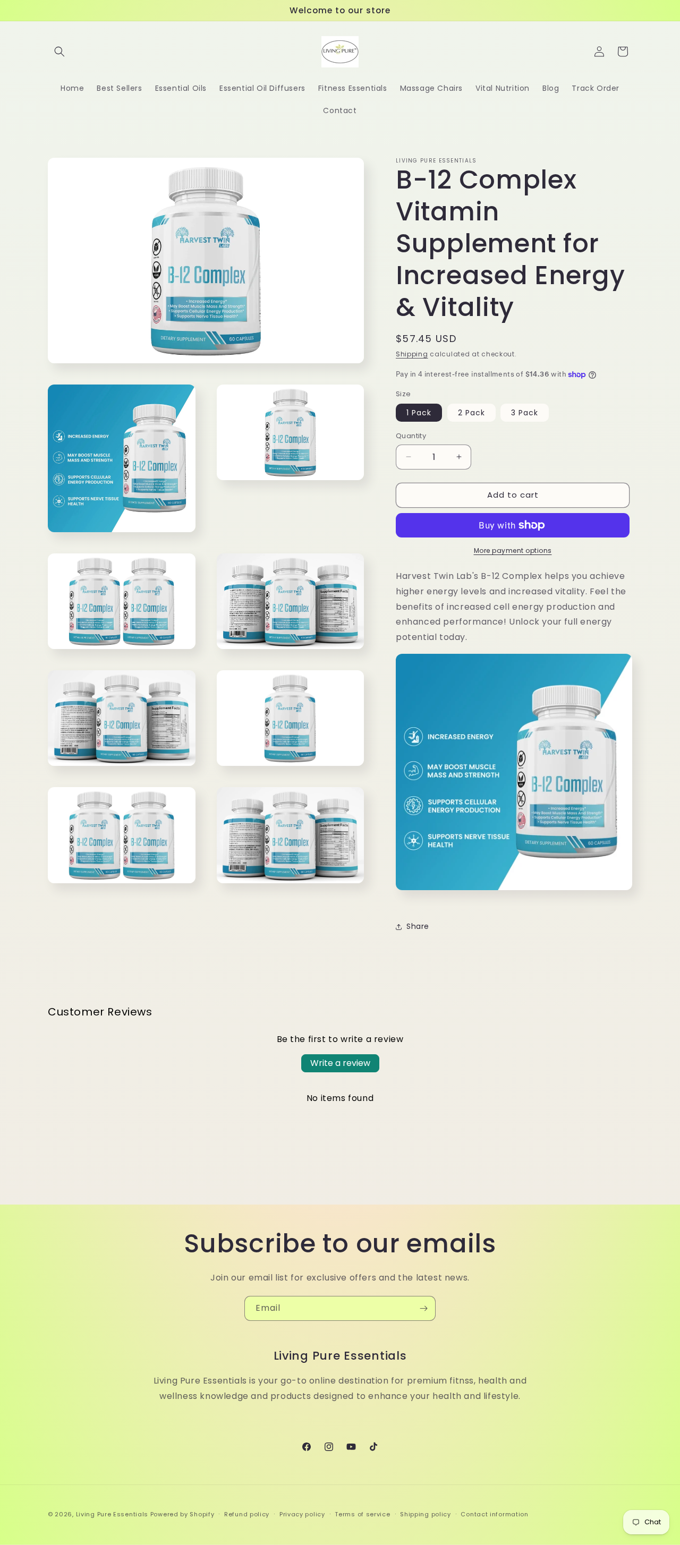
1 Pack (418, 412)
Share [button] (417, 926)
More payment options (513, 550)
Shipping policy (425, 1514)
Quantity (411, 436)
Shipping (412, 353)
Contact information (494, 1514)
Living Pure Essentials (112, 1514)
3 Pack (524, 412)
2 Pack (471, 412)
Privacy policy (302, 1514)
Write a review (340, 1063)
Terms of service (362, 1514)
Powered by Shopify (182, 1514)
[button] (59, 51)
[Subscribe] (423, 1308)
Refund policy (246, 1514)
